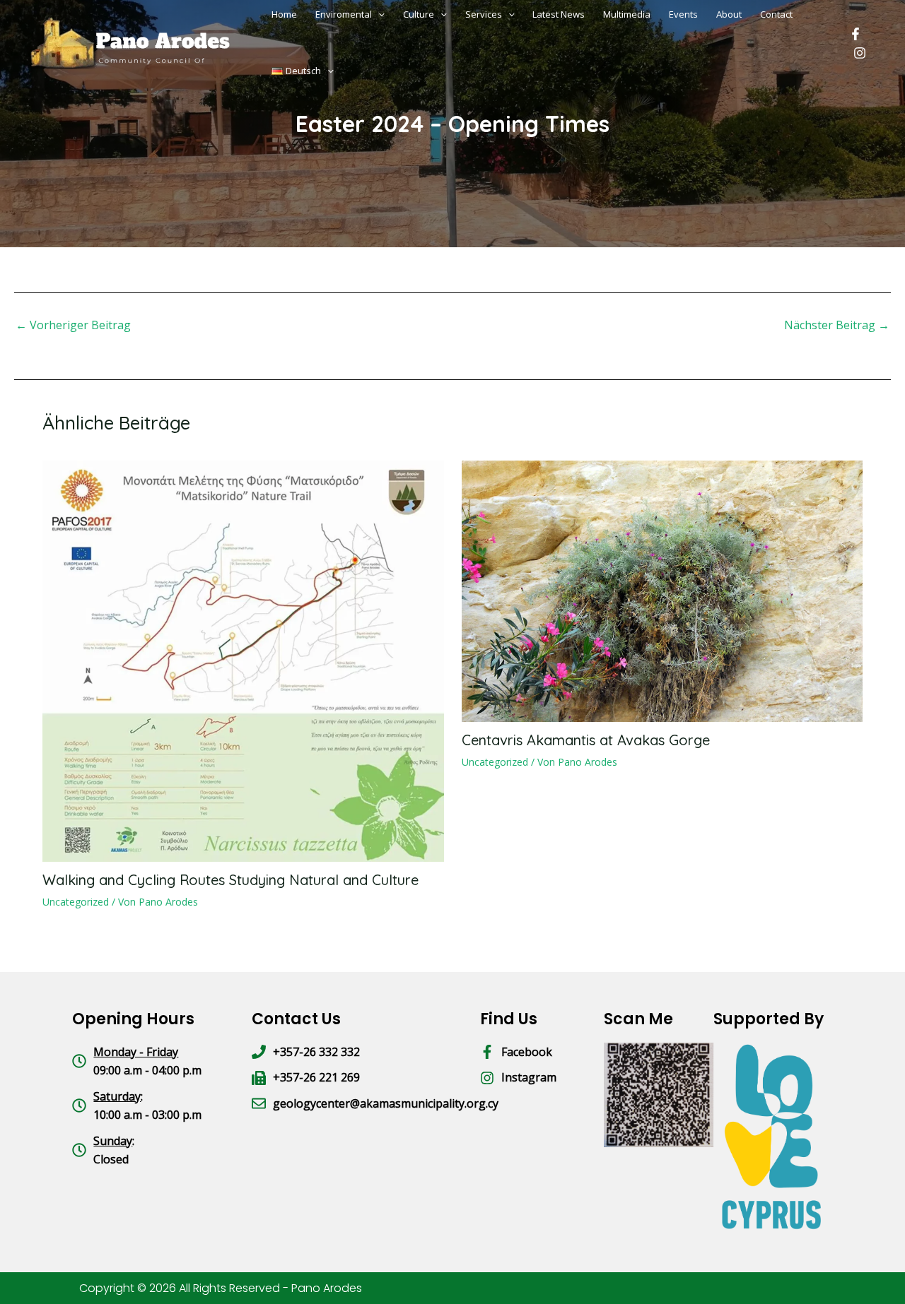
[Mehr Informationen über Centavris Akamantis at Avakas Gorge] (662, 590)
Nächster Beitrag (836, 325)
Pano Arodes (326, 1288)
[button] (327, 70)
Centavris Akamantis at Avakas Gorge (586, 740)
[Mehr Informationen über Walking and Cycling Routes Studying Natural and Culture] (243, 660)
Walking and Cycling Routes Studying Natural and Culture (230, 880)
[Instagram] (859, 53)
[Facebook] (855, 34)
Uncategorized (75, 901)
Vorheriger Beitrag (73, 325)
